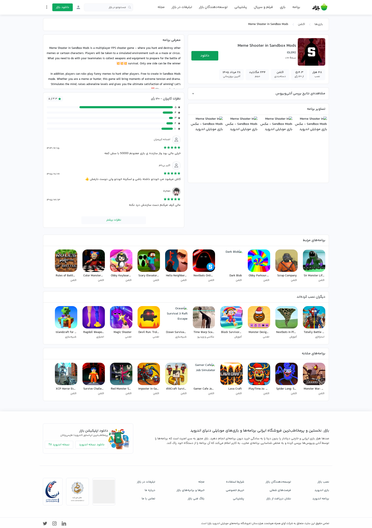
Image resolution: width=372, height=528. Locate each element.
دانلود (204, 55)
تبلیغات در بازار (182, 7)
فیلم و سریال (263, 7)
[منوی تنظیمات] (47, 7)
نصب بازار (323, 482)
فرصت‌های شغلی (280, 490)
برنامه (296, 7)
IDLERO (291, 52)
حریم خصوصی (235, 490)
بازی (282, 7)
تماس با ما (148, 498)
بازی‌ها (319, 24)
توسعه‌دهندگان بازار (213, 7)
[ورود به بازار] (78, 7)
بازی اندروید (322, 490)
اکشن (301, 24)
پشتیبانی (240, 7)
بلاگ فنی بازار (196, 498)
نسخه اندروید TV (59, 444)
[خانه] (319, 7)
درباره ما (150, 490)
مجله (161, 7)
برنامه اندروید (320, 498)
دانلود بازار (62, 7)
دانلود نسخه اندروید (91, 444)
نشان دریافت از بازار (278, 498)
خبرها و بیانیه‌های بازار (191, 490)
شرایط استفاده (235, 482)
